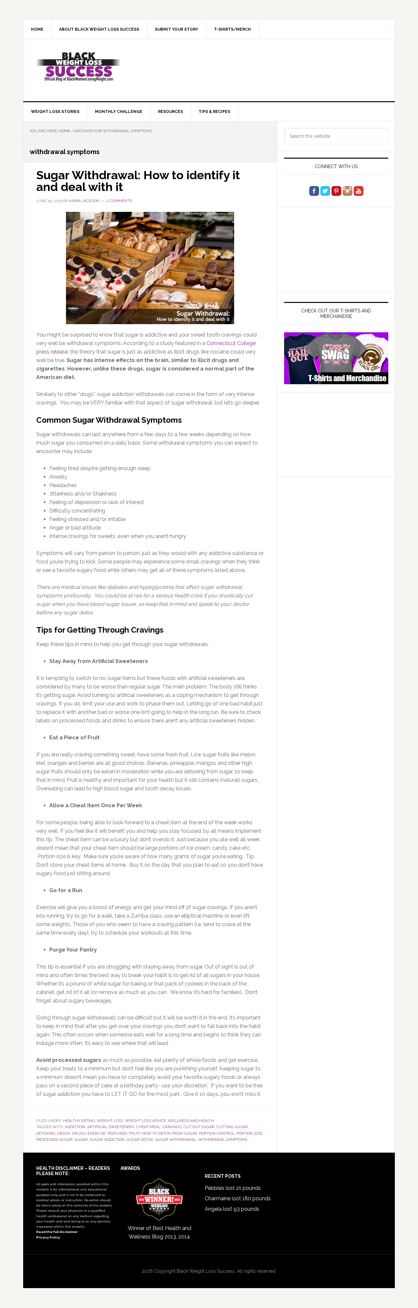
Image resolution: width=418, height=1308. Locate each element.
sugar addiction (107, 1139)
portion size (249, 1133)
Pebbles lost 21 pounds (233, 1188)
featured (117, 1133)
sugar (81, 1139)
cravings (172, 1127)
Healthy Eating (79, 1120)
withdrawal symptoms (222, 1139)
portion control (216, 1133)
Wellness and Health (191, 1120)
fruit (134, 1133)
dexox (63, 1133)
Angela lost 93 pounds (232, 1209)
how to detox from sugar (169, 1133)
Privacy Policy (48, 1237)
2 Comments (119, 200)
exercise (96, 1133)
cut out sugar (199, 1127)
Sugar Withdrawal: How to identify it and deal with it (138, 181)
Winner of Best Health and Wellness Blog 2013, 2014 (159, 1232)
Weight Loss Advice (145, 1120)
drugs (79, 1133)
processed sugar (54, 1139)
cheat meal (148, 1127)
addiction (75, 1127)
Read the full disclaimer (57, 1232)
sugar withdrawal (175, 1139)
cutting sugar (232, 1127)
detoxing (46, 1133)
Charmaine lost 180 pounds (238, 1198)
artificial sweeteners (110, 1127)
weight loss (110, 1120)
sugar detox (139, 1139)
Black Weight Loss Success (78, 67)
